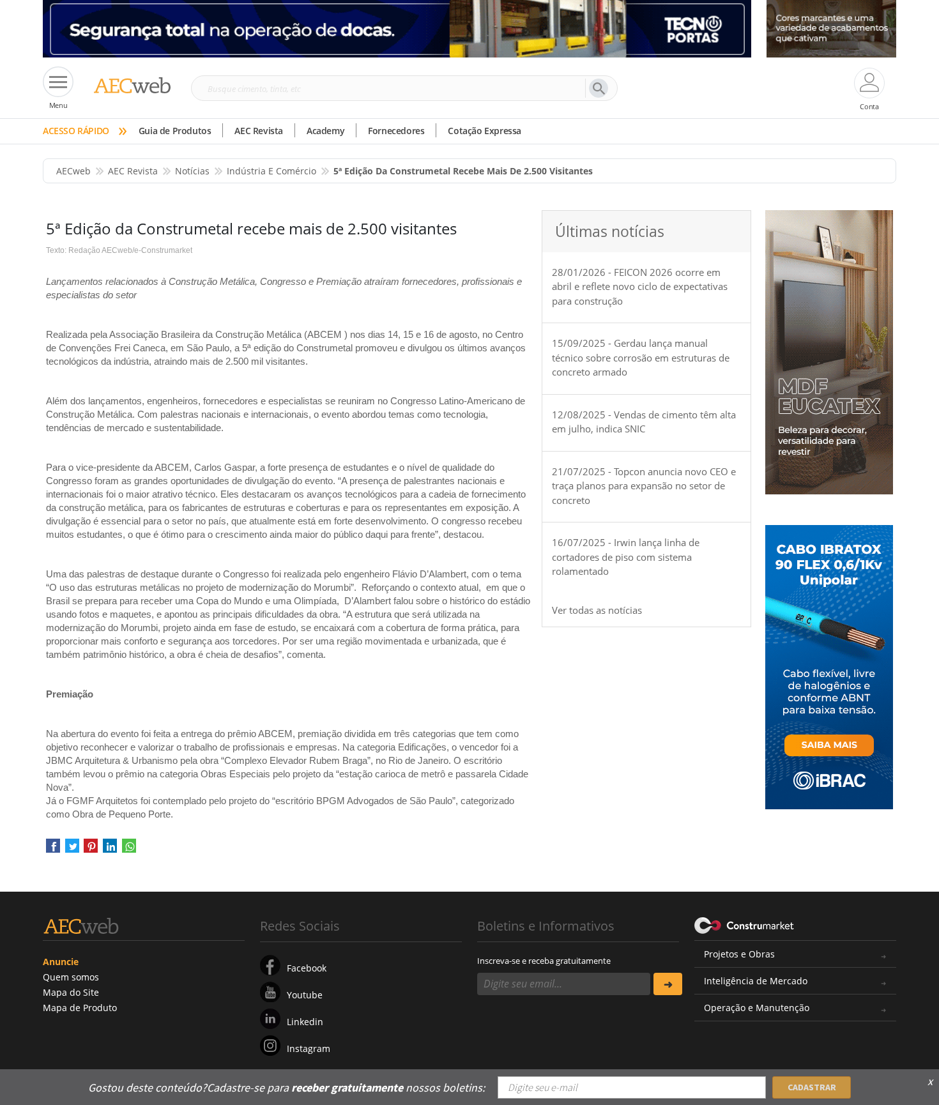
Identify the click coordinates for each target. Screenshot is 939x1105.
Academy (325, 131)
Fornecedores (396, 131)
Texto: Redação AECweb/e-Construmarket (119, 250)
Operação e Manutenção (756, 1008)
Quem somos (71, 977)
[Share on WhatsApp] (129, 850)
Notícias (192, 171)
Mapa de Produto (80, 1008)
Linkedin (305, 1022)
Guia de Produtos (175, 131)
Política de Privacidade (766, 1078)
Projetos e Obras (739, 954)
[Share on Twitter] (72, 850)
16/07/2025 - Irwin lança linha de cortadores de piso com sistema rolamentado (625, 556)
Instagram (308, 1048)
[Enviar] (667, 984)
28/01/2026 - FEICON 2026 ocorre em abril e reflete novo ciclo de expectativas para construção (640, 286)
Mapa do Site (71, 992)
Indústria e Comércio (271, 171)
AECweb (73, 171)
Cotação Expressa (484, 131)
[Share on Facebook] (53, 850)
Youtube (305, 995)
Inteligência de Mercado (755, 981)
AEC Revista (258, 131)
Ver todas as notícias (597, 610)
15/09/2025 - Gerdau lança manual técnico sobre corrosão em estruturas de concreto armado (640, 357)
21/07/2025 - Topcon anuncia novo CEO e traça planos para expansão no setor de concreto (644, 486)
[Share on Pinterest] (91, 850)
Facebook (306, 968)
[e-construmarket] (744, 925)
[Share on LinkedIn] (110, 850)
